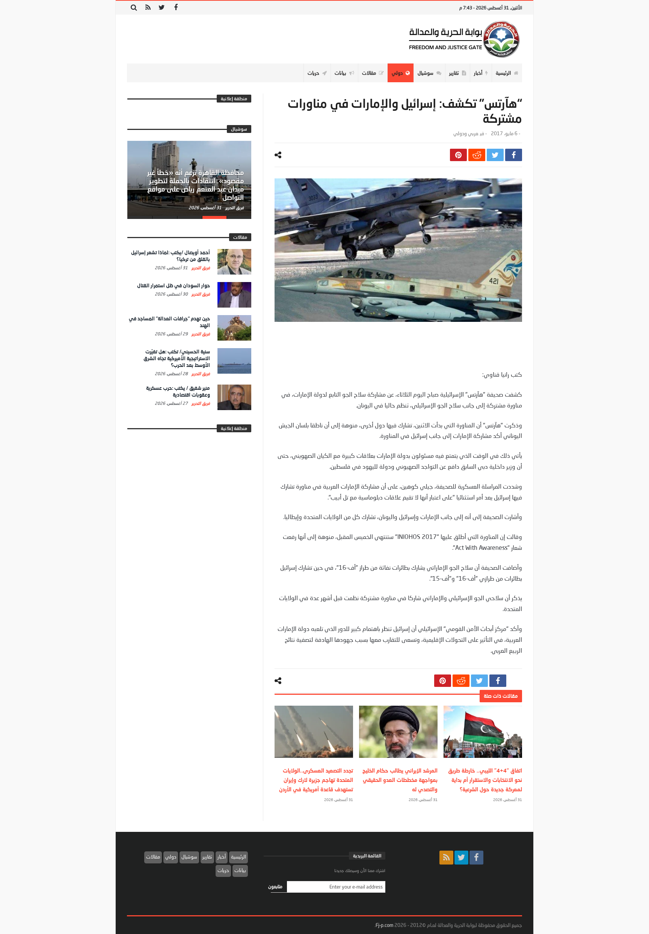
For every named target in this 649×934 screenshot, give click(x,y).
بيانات (240, 870)
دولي (170, 857)
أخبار (221, 857)
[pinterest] (458, 155)
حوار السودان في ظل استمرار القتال (173, 285)
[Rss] (148, 8)
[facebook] (513, 155)
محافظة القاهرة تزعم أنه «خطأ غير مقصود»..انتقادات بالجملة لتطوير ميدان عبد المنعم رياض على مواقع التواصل (195, 184)
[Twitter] (162, 8)
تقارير (207, 857)
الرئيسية (238, 857)
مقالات (153, 857)
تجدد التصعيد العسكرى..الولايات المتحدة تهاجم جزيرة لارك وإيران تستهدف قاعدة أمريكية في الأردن (316, 779)
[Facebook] (176, 8)
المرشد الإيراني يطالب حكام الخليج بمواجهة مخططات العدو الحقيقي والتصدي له (400, 779)
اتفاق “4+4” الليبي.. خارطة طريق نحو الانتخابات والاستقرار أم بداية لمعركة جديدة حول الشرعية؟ (485, 779)
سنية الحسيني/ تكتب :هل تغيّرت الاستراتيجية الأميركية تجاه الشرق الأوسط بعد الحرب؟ (176, 358)
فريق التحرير (234, 207)
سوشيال (189, 857)
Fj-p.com (384, 925)
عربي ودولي (465, 133)
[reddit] (476, 155)
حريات (223, 870)
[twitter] (495, 155)
